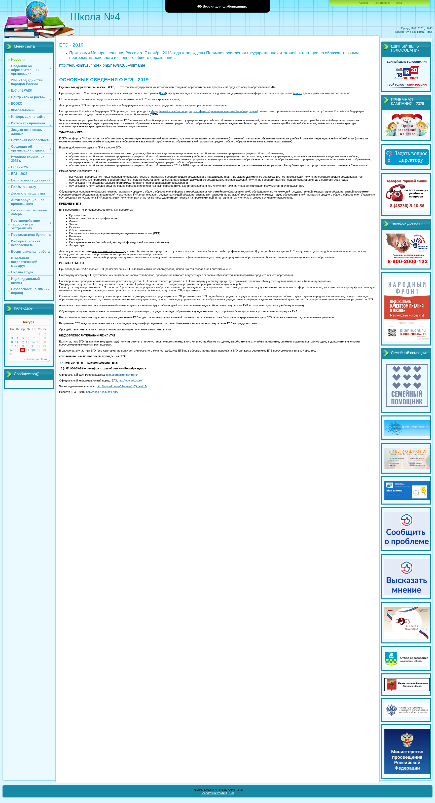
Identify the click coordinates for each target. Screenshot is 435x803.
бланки (297, 93)
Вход (398, 2)
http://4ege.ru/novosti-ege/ (102, 391)
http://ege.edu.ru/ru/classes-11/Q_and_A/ (122, 386)
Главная (362, 2)
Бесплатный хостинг (214, 792)
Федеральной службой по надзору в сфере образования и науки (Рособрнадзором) (204, 111)
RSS (429, 31)
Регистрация (382, 2)
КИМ (163, 93)
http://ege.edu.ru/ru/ (130, 380)
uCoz (231, 792)
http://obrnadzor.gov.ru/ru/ (122, 374)
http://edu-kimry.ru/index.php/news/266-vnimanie (102, 65)
